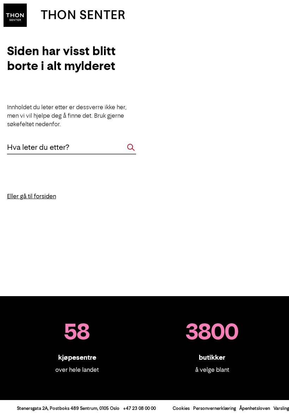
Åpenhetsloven (254, 408)
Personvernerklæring (214, 408)
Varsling (281, 408)
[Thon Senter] (15, 14)
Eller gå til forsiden (31, 196)
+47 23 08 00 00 (139, 408)
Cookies (181, 408)
